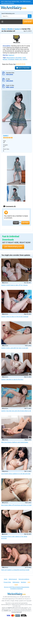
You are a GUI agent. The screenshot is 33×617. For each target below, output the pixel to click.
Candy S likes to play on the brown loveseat (14, 316)
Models (10, 29)
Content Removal (16, 612)
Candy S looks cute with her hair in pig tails (14, 348)
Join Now (25, 223)
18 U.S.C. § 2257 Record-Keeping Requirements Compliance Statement (16, 587)
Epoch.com (11, 607)
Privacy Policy (7, 582)
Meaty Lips (18, 59)
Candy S (17, 29)
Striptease (11, 59)
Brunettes (19, 57)
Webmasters (16, 582)
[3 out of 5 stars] (21, 64)
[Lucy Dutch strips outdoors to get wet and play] (16, 458)
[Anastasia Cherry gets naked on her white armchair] (16, 521)
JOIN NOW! (28, 22)
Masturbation (10, 57)
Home (4, 29)
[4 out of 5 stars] (23, 64)
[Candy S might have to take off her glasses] (16, 270)
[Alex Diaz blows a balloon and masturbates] (16, 427)
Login (16, 223)
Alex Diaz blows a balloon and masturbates (14, 442)
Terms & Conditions (24, 579)
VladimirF (11, 55)
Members (23, 582)
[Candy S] (16, 112)
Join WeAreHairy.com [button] (13, 246)
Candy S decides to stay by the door (12, 379)
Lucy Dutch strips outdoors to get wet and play (15, 473)
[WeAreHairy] (16, 594)
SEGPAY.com (7, 610)
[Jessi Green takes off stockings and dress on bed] (16, 490)
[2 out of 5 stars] (19, 64)
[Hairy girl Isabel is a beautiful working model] (16, 554)
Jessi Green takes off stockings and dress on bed (16, 505)
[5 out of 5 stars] (24, 64)
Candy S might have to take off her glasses (14, 285)
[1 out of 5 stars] (17, 64)
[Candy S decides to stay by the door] (16, 364)
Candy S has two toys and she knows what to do (16, 411)
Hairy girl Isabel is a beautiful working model (15, 570)
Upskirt (24, 59)
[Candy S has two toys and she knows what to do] (16, 395)
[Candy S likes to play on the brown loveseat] (16, 301)
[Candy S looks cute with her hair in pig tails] (16, 332)
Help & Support (13, 579)
